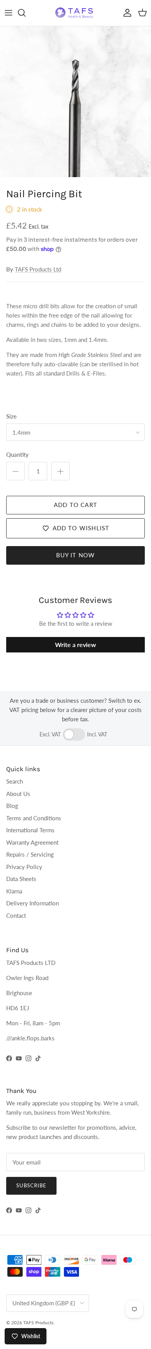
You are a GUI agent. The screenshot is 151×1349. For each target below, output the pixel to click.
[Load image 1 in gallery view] (75, 101)
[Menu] (8, 12)
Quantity (17, 454)
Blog (12, 805)
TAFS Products (38, 1322)
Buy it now (75, 555)
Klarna (14, 891)
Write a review (75, 644)
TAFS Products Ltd (38, 269)
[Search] (25, 12)
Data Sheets (21, 878)
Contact (16, 915)
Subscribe (31, 1185)
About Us (18, 793)
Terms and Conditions (33, 818)
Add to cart (75, 504)
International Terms (30, 829)
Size (11, 416)
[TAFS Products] (75, 13)
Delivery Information (32, 903)
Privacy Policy (24, 866)
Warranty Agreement (32, 842)
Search (14, 781)
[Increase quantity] (60, 471)
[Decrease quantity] (15, 471)
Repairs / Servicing (30, 854)
